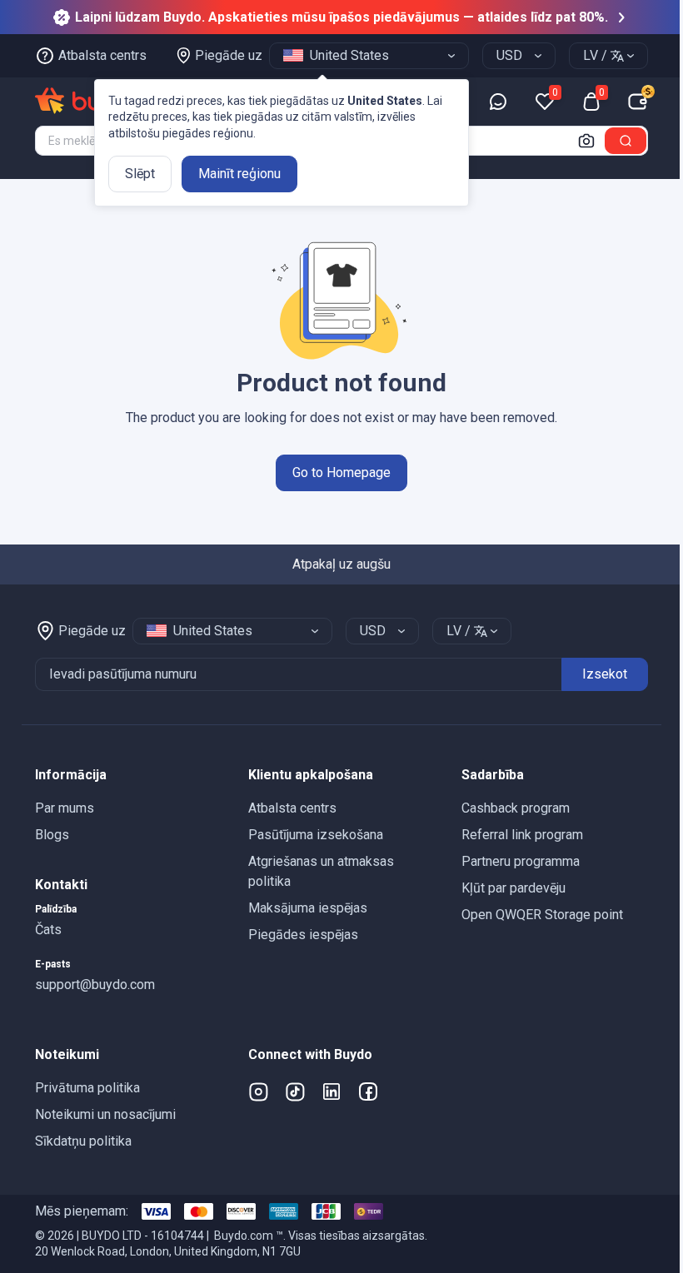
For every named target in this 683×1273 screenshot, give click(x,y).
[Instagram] (258, 1091)
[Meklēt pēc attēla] (586, 140)
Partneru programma (520, 861)
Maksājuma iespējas (307, 908)
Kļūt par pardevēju (513, 888)
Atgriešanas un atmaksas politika (321, 871)
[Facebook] (368, 1091)
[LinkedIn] (332, 1091)
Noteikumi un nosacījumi (105, 1114)
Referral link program (522, 835)
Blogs (52, 835)
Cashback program (515, 808)
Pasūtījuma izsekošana (315, 835)
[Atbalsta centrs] (498, 102)
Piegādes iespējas (303, 934)
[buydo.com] (91, 101)
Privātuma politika (87, 1088)
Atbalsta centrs (292, 808)
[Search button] (625, 140)
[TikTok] (295, 1091)
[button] (128, 775)
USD (509, 55)
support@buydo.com (95, 984)
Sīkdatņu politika (83, 1141)
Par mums (64, 808)
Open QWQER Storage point (542, 914)
